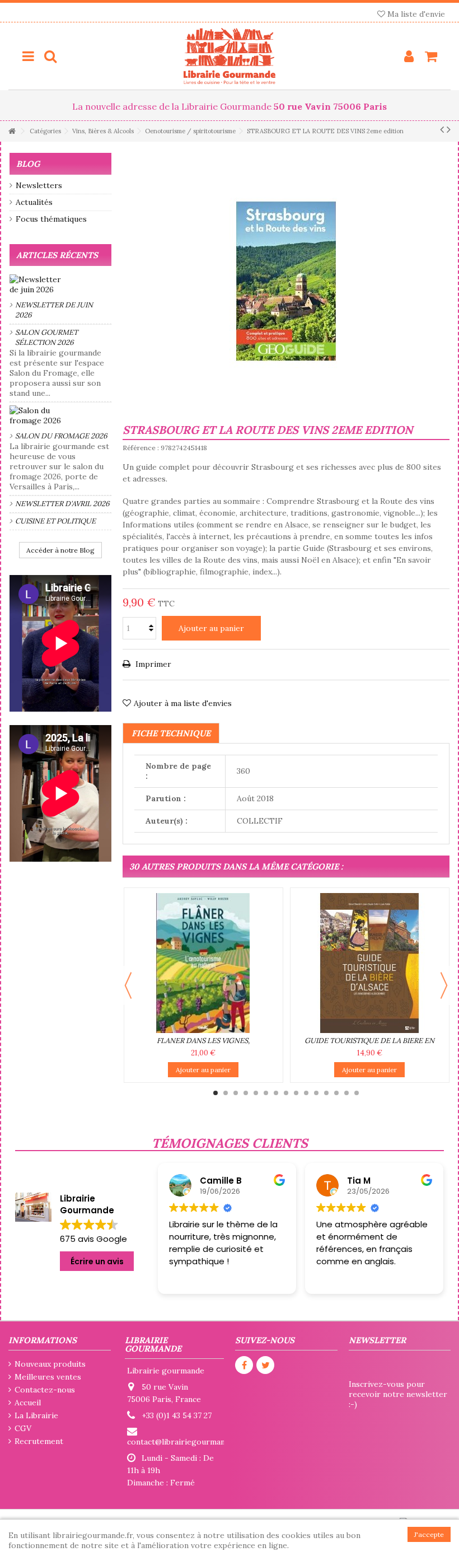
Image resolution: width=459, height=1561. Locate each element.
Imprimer (152, 664)
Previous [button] (128, 985)
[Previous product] (442, 129)
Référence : (141, 447)
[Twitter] (265, 1365)
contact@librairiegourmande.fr (184, 1442)
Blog (28, 163)
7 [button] (276, 1093)
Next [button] (444, 985)
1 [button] (215, 1093)
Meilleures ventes (48, 1377)
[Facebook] (244, 1365)
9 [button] (296, 1093)
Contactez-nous (45, 1390)
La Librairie (36, 1415)
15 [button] (356, 1093)
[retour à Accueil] (11, 131)
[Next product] (449, 129)
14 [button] (346, 1093)
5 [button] (256, 1093)
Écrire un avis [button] (97, 1261)
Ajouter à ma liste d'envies (183, 703)
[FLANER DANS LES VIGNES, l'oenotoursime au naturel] (203, 963)
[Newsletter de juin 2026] (60, 284)
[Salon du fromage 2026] (60, 415)
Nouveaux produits (50, 1364)
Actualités (34, 202)
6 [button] (266, 1093)
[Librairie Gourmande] (229, 56)
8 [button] (286, 1093)
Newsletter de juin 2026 (54, 310)
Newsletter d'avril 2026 (62, 503)
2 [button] (225, 1093)
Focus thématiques (51, 219)
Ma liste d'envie (415, 14)
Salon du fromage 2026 (61, 436)
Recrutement (39, 1441)
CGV (23, 1428)
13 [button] (336, 1093)
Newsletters (39, 185)
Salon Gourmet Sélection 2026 (46, 337)
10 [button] (306, 1093)
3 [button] (235, 1093)
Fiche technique (171, 733)
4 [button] (245, 1093)
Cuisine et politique (55, 521)
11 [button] (316, 1093)
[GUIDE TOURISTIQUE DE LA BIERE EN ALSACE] (370, 963)
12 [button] (326, 1093)
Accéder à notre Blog (60, 550)
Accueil (28, 1403)
